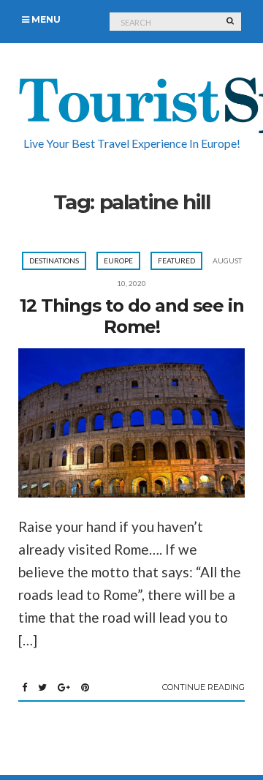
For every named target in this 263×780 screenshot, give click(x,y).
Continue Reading (203, 687)
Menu (45, 19)
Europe (118, 260)
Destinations (54, 260)
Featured (176, 260)
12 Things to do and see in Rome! (132, 316)
